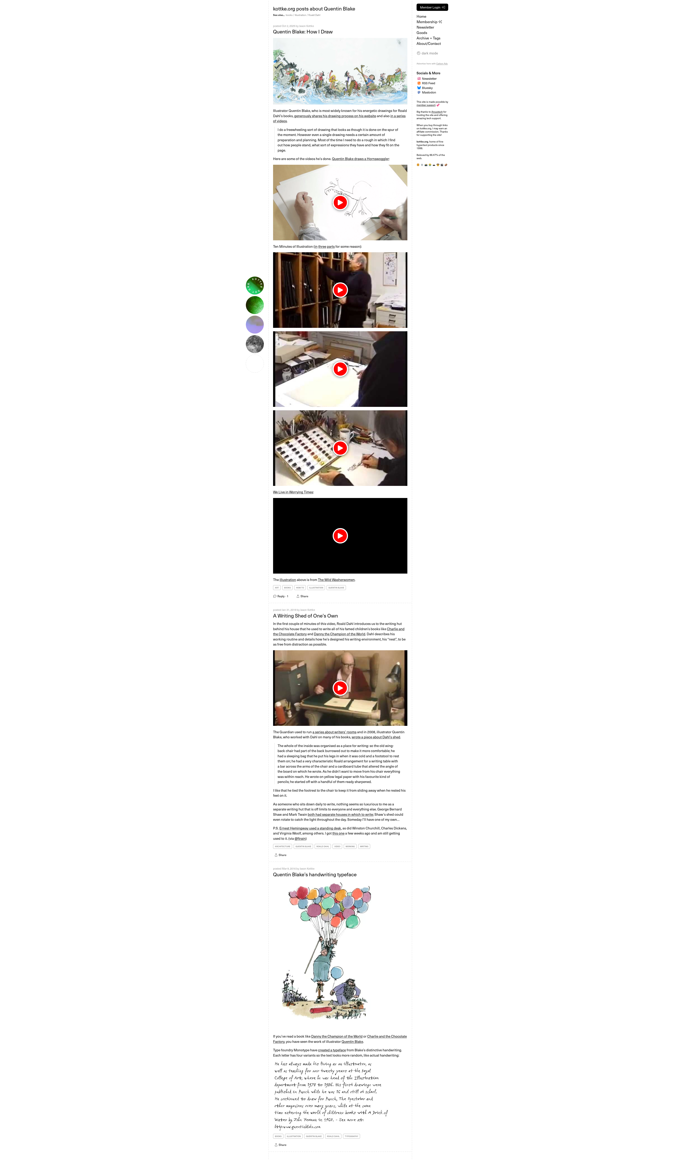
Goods (422, 32)
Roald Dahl (314, 15)
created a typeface (332, 1049)
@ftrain (300, 838)
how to (300, 587)
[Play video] (340, 535)
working (350, 846)
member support (426, 105)
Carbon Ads (442, 63)
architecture (282, 846)
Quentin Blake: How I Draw (303, 31)
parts (331, 246)
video (337, 846)
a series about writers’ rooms (334, 731)
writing (364, 846)
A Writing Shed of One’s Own (305, 615)
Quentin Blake (336, 587)
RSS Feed (428, 83)
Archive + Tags (428, 38)
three (322, 246)
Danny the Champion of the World (339, 633)
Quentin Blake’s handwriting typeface (315, 874)
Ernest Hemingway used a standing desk (310, 828)
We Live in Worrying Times (293, 491)
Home (421, 16)
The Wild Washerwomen (336, 579)
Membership (427, 21)
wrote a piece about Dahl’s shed (376, 736)
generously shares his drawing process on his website (335, 115)
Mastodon (429, 92)
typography (351, 1136)
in (316, 246)
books (289, 15)
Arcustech (437, 112)
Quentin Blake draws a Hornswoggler (360, 158)
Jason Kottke (306, 26)
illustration (300, 15)
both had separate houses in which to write (340, 814)
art (277, 587)
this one (338, 833)
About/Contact (429, 43)
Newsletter (425, 27)
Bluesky (427, 87)
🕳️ (433, 164)
